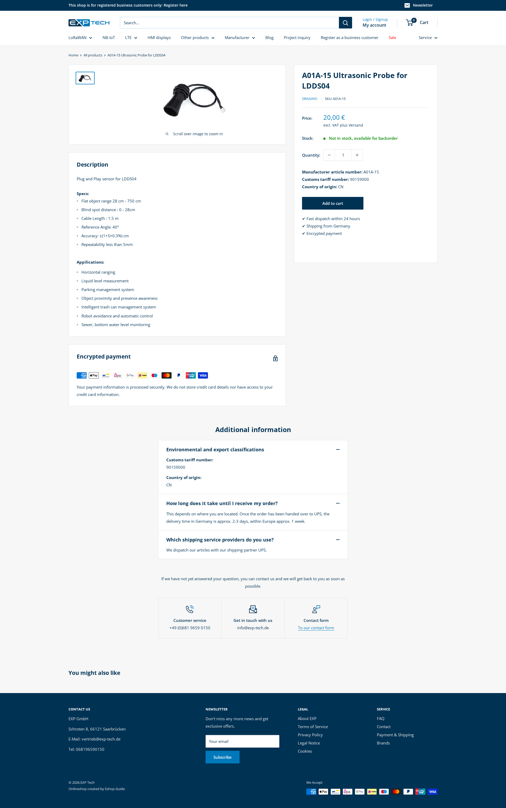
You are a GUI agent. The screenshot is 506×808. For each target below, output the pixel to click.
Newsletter (423, 5)
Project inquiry (297, 37)
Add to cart (332, 203)
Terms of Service (313, 726)
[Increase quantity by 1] (357, 155)
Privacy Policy (310, 734)
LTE (128, 37)
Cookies (305, 751)
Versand (356, 125)
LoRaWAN (77, 37)
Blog (269, 37)
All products (93, 55)
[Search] (345, 22)
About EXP (307, 718)
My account (374, 25)
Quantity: (311, 155)
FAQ (381, 718)
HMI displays (159, 37)
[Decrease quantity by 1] (329, 155)
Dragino (309, 98)
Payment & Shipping (395, 734)
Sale (392, 37)
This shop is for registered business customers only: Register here (128, 5)
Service (425, 37)
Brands (383, 743)
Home (73, 55)
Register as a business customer (349, 37)
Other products (195, 37)
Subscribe (222, 757)
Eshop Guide (115, 788)
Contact (384, 726)
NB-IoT (109, 37)
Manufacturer (237, 37)
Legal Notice (309, 743)
